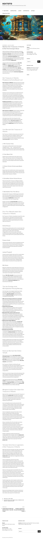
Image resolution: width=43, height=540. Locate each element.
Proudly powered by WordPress (7, 537)
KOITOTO (7, 4)
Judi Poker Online (13, 10)
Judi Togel (33, 10)
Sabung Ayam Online (6, 13)
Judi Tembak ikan (26, 10)
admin (12, 45)
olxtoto (28, 74)
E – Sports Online (5, 10)
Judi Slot (19, 10)
